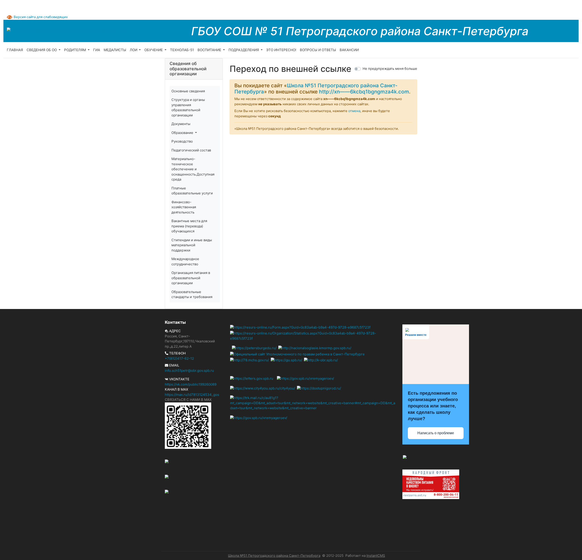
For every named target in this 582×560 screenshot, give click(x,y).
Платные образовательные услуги (192, 191)
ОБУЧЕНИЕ (154, 50)
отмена (354, 111)
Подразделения (244, 50)
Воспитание (210, 50)
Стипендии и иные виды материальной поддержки (191, 245)
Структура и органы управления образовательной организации (188, 107)
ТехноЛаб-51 (182, 50)
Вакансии (349, 50)
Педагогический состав (191, 150)
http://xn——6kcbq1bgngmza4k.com (364, 91)
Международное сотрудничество (185, 261)
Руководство (182, 141)
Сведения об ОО (42, 50)
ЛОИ (134, 50)
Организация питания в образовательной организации (190, 278)
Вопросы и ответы (318, 50)
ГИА (96, 50)
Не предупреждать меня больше (390, 68)
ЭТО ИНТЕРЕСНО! (281, 50)
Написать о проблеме (435, 433)
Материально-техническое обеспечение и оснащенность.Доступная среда (192, 169)
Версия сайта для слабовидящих (41, 17)
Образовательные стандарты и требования (191, 294)
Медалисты (115, 50)
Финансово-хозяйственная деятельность (183, 207)
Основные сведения (188, 91)
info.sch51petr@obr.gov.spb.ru (189, 370)
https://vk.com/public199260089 (190, 384)
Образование (182, 133)
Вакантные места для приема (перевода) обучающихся (189, 226)
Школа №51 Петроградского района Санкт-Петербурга (274, 555)
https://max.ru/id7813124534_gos (192, 394)
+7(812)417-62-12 (179, 358)
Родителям (75, 50)
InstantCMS (375, 555)
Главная (15, 50)
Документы (180, 124)
